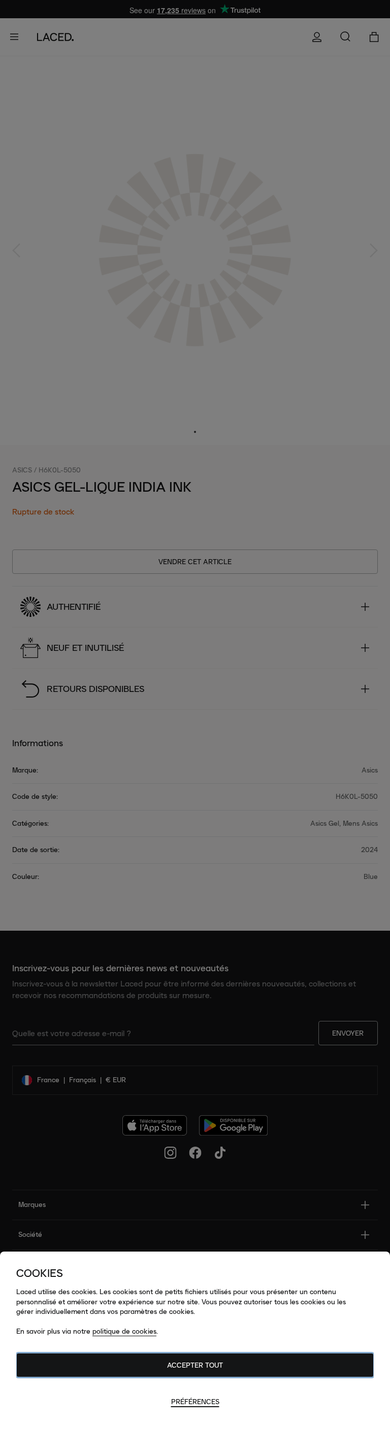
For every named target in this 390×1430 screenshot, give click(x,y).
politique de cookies (124, 1331)
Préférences (195, 1401)
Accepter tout (195, 1365)
